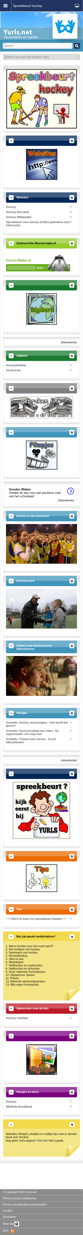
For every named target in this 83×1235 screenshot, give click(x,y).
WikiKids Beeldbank (19, 1106)
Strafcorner (13, 370)
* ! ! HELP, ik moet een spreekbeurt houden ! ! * (36, 919)
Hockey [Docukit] (17, 212)
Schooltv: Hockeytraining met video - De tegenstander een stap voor (32, 732)
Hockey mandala (17, 1018)
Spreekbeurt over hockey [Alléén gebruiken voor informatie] (38, 224)
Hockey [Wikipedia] (18, 217)
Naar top (8, 1223)
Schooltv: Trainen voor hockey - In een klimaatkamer (31, 741)
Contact (7, 1210)
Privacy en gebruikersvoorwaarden (25, 1204)
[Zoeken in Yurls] (77, 46)
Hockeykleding (16, 365)
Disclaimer (9, 1217)
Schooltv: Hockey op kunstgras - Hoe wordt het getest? (37, 724)
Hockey (11, 207)
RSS (7, 1230)
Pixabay (11, 1101)
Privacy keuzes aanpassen (19, 1198)
